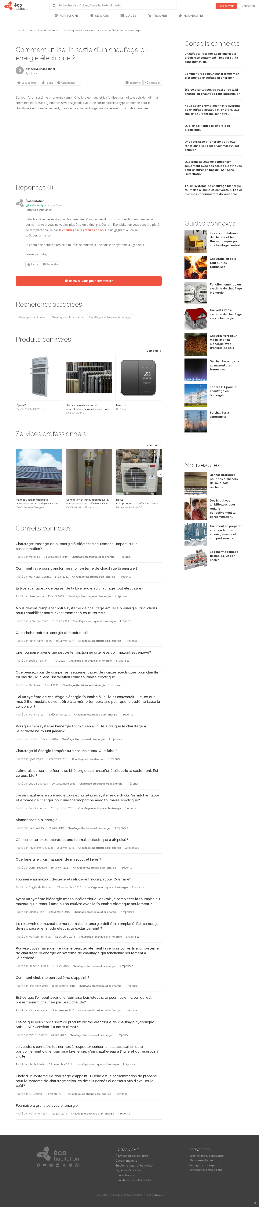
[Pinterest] (70, 1165)
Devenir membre (126, 1160)
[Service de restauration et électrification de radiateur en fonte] (89, 377)
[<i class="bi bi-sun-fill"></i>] (255, 1203)
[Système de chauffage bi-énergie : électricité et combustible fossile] (195, 354)
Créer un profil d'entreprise (206, 1155)
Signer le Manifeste (128, 1170)
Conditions (122, 1180)
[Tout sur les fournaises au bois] (195, 277)
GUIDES (131, 15)
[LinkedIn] (57, 1165)
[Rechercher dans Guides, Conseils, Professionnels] (55, 6)
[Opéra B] (39, 377)
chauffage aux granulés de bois (84, 230)
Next (160, 474)
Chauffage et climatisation (78, 30)
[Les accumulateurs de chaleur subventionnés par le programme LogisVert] (195, 252)
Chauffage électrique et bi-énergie (119, 30)
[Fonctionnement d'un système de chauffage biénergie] (195, 303)
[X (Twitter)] (64, 1165)
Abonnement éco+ (201, 1160)
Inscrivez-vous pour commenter (90, 281)
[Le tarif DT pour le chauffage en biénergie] (195, 406)
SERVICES (102, 15)
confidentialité (142, 1180)
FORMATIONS (68, 15)
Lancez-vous (226, 6)
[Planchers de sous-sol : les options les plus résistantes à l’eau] (195, 493)
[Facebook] (38, 1165)
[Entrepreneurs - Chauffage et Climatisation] (39, 472)
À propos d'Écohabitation (132, 1155)
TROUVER (160, 15)
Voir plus (153, 350)
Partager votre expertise (205, 1165)
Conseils (21, 30)
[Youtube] (44, 1165)
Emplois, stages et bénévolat (134, 1165)
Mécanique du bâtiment (44, 30)
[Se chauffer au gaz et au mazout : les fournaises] (195, 380)
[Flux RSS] (76, 1165)
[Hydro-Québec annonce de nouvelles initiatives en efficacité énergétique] (195, 519)
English (159, 1194)
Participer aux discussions (205, 1169)
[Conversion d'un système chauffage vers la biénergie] (195, 329)
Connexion (248, 6)
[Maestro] (138, 377)
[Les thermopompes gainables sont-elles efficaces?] (195, 570)
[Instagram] (51, 1165)
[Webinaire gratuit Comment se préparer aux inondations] (195, 545)
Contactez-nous (126, 1175)
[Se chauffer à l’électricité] (195, 431)
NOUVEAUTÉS (194, 15)
